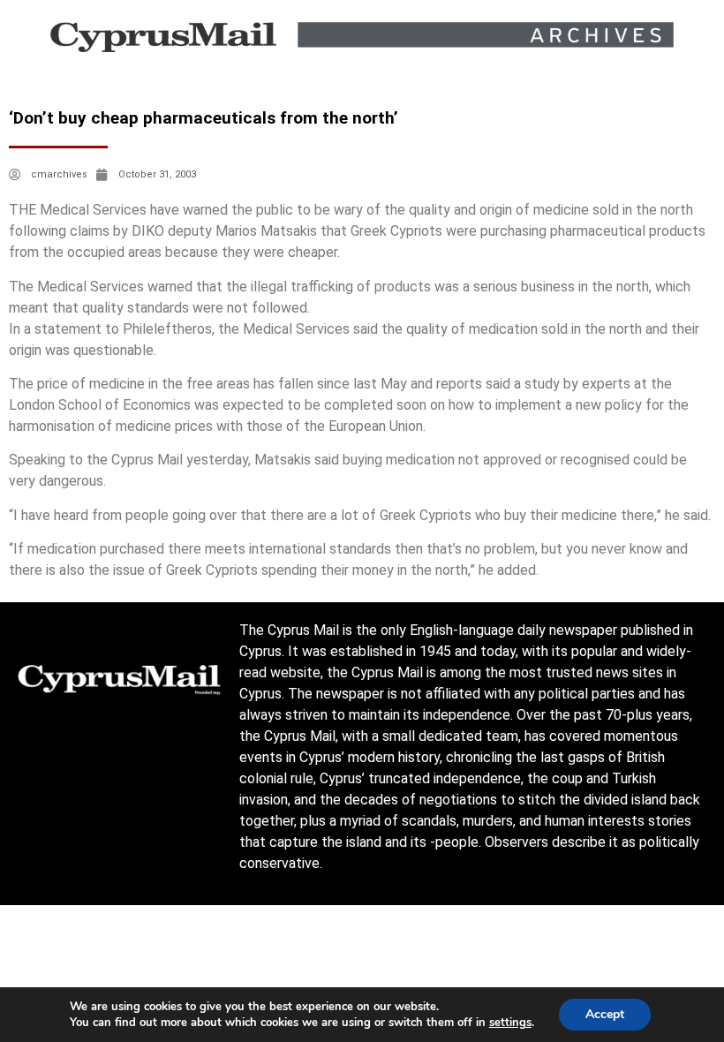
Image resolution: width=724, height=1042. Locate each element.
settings (510, 1023)
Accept (604, 1014)
